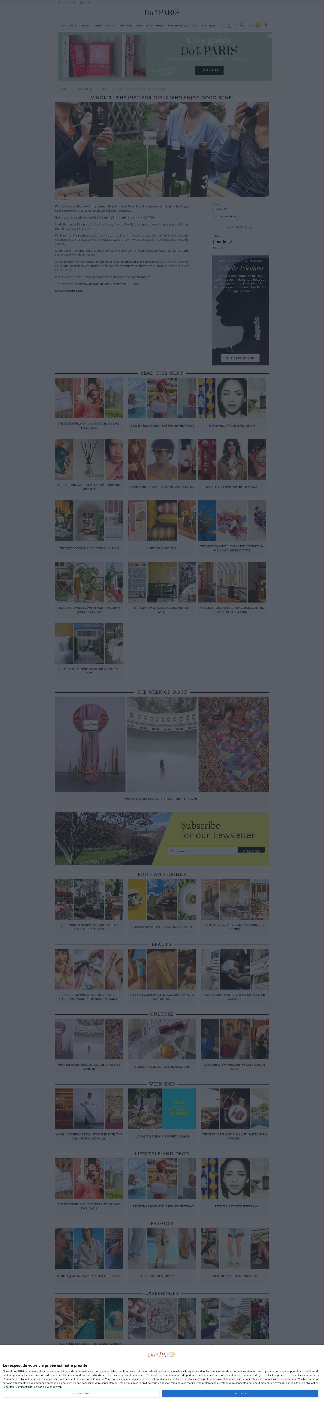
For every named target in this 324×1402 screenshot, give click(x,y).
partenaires (31, 1371)
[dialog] (162, 1373)
